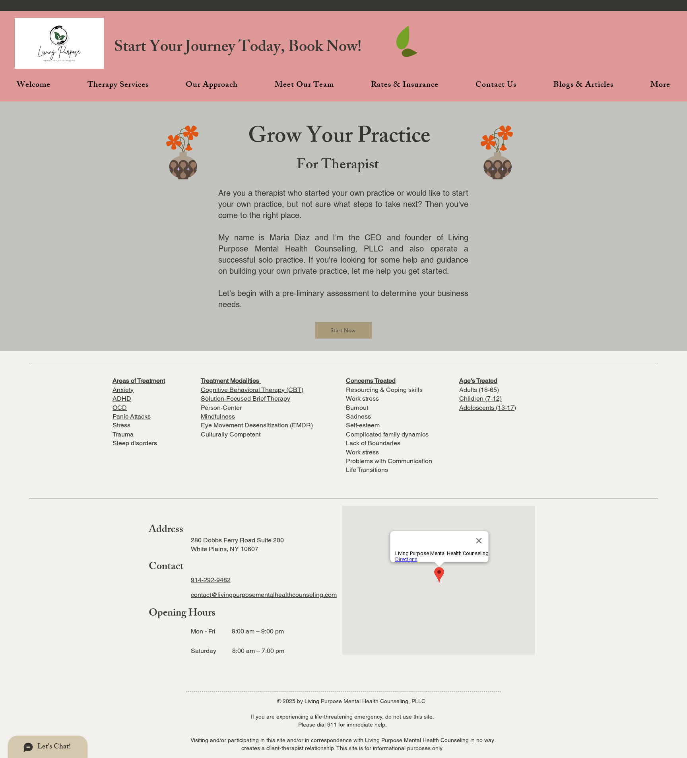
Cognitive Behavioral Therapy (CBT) (252, 390)
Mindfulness (218, 416)
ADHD (122, 398)
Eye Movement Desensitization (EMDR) (257, 425)
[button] (118, 85)
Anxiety (123, 390)
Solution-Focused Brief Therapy (245, 398)
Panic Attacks (132, 416)
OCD (120, 407)
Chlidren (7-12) (480, 398)
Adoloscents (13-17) (487, 407)
